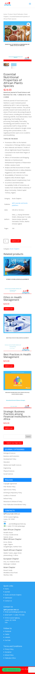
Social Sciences (8, 474)
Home (5, 14)
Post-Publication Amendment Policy (15, 504)
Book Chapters (14, 249)
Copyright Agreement (10, 484)
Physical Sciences (9, 471)
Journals (7, 592)
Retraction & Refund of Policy (13, 501)
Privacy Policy (9, 649)
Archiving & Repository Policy (13, 493)
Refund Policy (8, 498)
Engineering (7, 468)
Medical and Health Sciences (12, 465)
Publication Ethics (10, 658)
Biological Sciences (9, 453)
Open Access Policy (10, 490)
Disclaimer (8, 652)
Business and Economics (11, 456)
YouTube (7, 640)
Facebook (8, 631)
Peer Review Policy (9, 487)
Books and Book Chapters (13, 595)
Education (7, 462)
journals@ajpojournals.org (17, 524)
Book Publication (18, 14)
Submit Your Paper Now (14, 443)
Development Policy (10, 459)
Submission (8, 598)
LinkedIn (7, 637)
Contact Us (8, 601)
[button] (28, 24)
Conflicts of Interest (10, 495)
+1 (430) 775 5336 (18, 615)
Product (10, 14)
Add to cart (16, 241)
